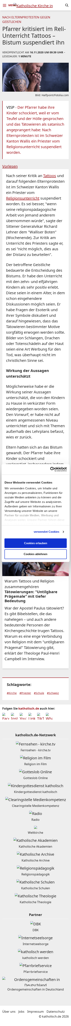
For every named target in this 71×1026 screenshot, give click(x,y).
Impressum (35, 1011)
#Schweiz (53, 693)
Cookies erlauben (35, 543)
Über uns (9, 1011)
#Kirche (12, 693)
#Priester (25, 693)
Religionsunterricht (22, 198)
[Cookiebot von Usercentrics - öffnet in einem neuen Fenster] (50, 469)
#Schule (39, 693)
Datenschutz (56, 1011)
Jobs (21, 1011)
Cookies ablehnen (35, 554)
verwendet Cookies (46, 531)
